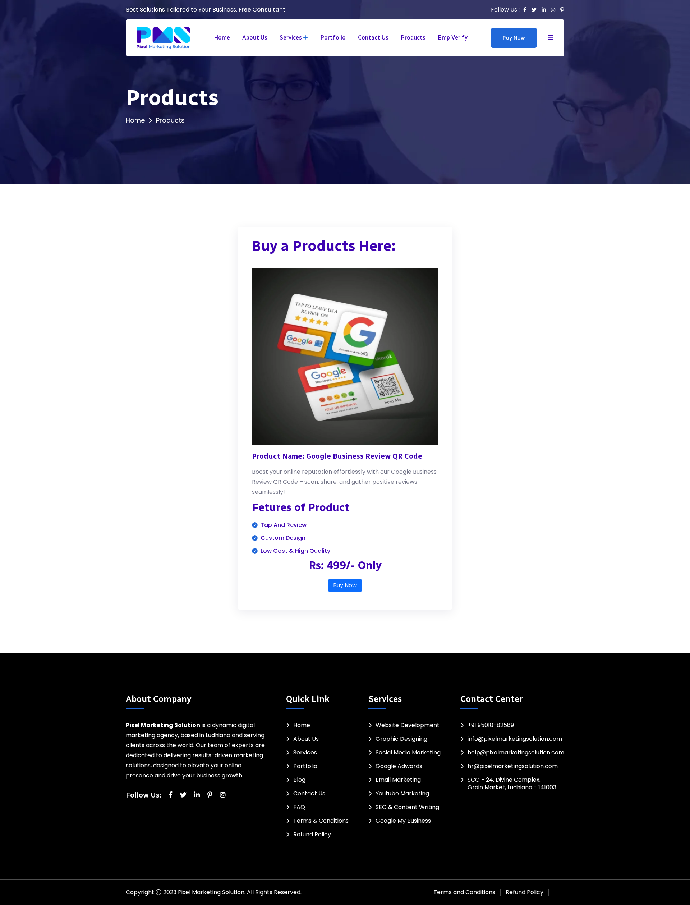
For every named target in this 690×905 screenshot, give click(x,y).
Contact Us (373, 37)
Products (413, 37)
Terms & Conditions (321, 820)
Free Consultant (262, 9)
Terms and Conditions (464, 892)
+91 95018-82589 (491, 725)
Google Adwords (399, 766)
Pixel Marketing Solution (211, 892)
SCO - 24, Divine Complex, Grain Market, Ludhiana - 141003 (512, 783)
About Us (254, 37)
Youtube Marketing (402, 793)
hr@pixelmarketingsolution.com (513, 766)
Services (291, 37)
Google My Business (403, 820)
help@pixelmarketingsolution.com (516, 752)
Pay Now (514, 37)
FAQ (299, 807)
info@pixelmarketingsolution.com (515, 739)
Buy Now (345, 585)
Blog (299, 780)
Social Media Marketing (408, 752)
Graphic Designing (401, 739)
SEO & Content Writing (407, 807)
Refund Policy (312, 834)
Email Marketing (398, 780)
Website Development (408, 725)
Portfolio (333, 37)
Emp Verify (453, 37)
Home (222, 37)
